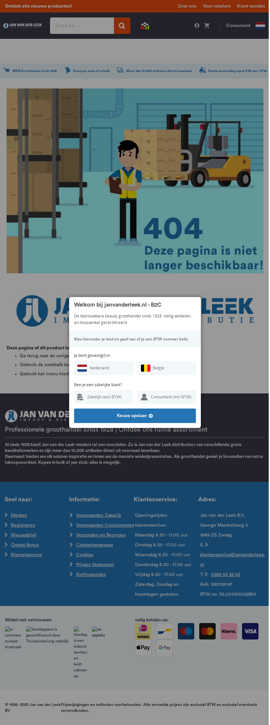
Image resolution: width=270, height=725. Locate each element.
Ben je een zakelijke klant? (98, 385)
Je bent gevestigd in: (92, 355)
